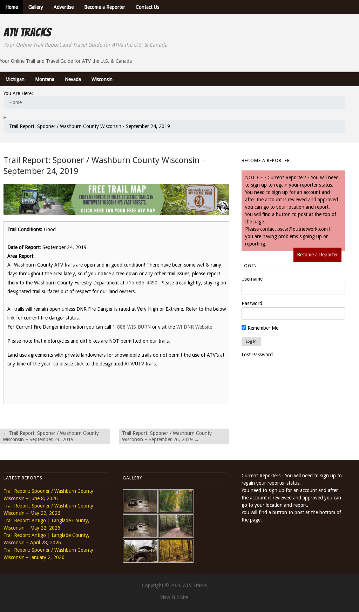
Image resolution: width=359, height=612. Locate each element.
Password (252, 303)
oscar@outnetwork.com (302, 229)
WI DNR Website (194, 327)
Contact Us (147, 7)
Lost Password (257, 354)
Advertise (64, 7)
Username (252, 279)
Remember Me (262, 328)
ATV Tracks (27, 32)
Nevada (73, 79)
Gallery (35, 7)
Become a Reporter (104, 7)
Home (11, 7)
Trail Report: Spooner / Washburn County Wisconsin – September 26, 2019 (167, 436)
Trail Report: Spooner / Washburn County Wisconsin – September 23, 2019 (51, 436)
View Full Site (174, 597)
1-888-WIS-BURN (132, 327)
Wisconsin (102, 79)
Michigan (15, 79)
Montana (44, 79)
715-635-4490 (141, 282)
